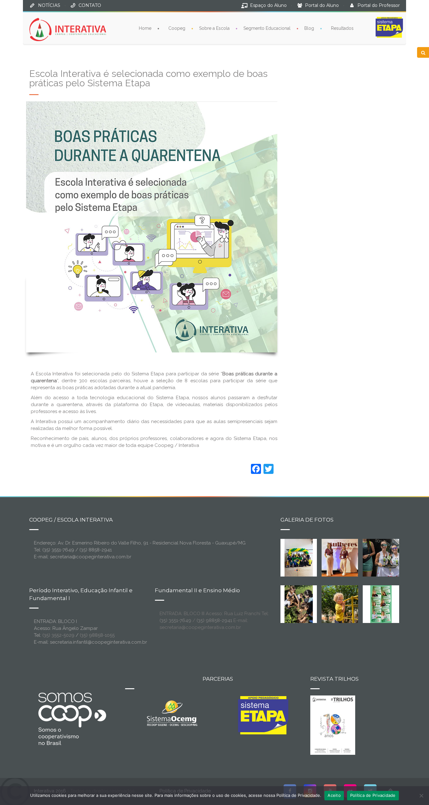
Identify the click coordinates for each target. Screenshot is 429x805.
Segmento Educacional (267, 28)
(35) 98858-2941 (214, 620)
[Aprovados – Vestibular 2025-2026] (381, 603)
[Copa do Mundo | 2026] (299, 557)
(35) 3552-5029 (58, 635)
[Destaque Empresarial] (71, 718)
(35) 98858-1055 (97, 635)
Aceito (334, 795)
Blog (309, 28)
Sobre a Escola (214, 28)
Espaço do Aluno (268, 5)
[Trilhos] (332, 724)
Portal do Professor (378, 5)
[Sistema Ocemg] (172, 712)
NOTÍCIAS (49, 5)
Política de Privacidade (373, 795)
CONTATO (90, 5)
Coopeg (176, 28)
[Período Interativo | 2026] (340, 603)
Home (145, 28)
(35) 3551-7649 (175, 620)
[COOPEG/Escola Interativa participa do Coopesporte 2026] (391, 557)
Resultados (342, 28)
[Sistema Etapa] (263, 716)
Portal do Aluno (322, 5)
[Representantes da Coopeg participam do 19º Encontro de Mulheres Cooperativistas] (345, 557)
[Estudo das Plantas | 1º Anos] (299, 603)
